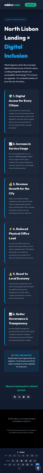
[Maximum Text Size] (23, 455)
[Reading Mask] (23, 464)
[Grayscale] (17, 460)
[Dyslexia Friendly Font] (28, 455)
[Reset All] (19, 468)
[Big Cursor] (19, 464)
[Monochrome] (22, 460)
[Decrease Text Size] (10, 455)
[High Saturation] (30, 460)
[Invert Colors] (26, 460)
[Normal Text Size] (14, 455)
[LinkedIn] (28, 397)
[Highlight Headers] (14, 464)
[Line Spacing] (32, 455)
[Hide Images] (27, 464)
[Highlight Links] (10, 464)
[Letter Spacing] (36, 455)
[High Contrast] (13, 460)
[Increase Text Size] (19, 455)
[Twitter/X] (19, 397)
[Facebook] (14, 397)
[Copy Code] (37, 464)
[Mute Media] (32, 464)
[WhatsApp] (23, 397)
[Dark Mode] (35, 460)
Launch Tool (31, 5)
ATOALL (22, 452)
